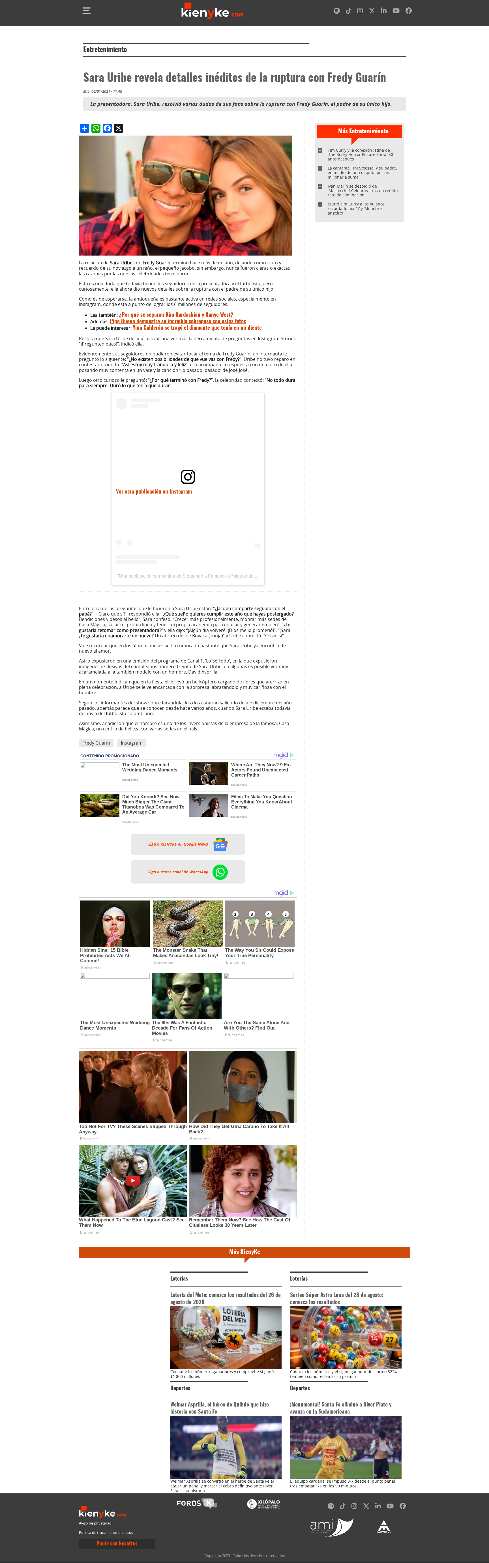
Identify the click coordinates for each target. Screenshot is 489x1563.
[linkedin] (384, 12)
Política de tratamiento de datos (106, 1532)
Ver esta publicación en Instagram (154, 492)
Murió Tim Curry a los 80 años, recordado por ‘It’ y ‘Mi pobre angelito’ (356, 208)
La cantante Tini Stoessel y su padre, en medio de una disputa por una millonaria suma (362, 172)
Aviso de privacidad (95, 1523)
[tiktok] (348, 12)
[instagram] (360, 12)
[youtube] (396, 12)
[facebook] (409, 12)
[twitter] (372, 12)
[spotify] (337, 12)
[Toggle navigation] (86, 10)
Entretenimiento (105, 50)
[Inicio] (212, 11)
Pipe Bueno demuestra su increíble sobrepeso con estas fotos (178, 321)
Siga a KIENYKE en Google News (178, 844)
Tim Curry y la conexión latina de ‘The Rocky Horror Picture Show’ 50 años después (360, 154)
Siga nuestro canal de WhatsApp (178, 872)
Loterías (179, 1279)
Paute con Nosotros (117, 1544)
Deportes (180, 1388)
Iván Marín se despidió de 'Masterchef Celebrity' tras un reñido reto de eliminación (363, 190)
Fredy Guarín (96, 743)
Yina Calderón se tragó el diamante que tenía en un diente (197, 328)
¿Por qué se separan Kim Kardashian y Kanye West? (176, 315)
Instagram (132, 743)
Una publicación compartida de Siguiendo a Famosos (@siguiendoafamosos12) (199, 576)
